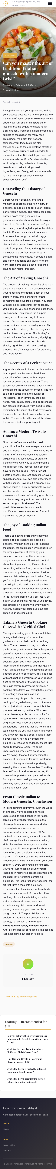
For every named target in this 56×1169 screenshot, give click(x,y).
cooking (10, 55)
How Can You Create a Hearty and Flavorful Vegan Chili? (24, 1060)
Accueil (6, 102)
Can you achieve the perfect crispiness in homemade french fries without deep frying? (27, 1039)
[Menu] (50, 3)
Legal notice (9, 1145)
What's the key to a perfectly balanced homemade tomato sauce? (26, 1070)
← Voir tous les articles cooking (20, 996)
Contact (7, 1150)
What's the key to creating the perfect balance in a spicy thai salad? (26, 1080)
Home (6, 1129)
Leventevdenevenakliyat (20, 1108)
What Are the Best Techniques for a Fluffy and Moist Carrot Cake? (25, 1050)
